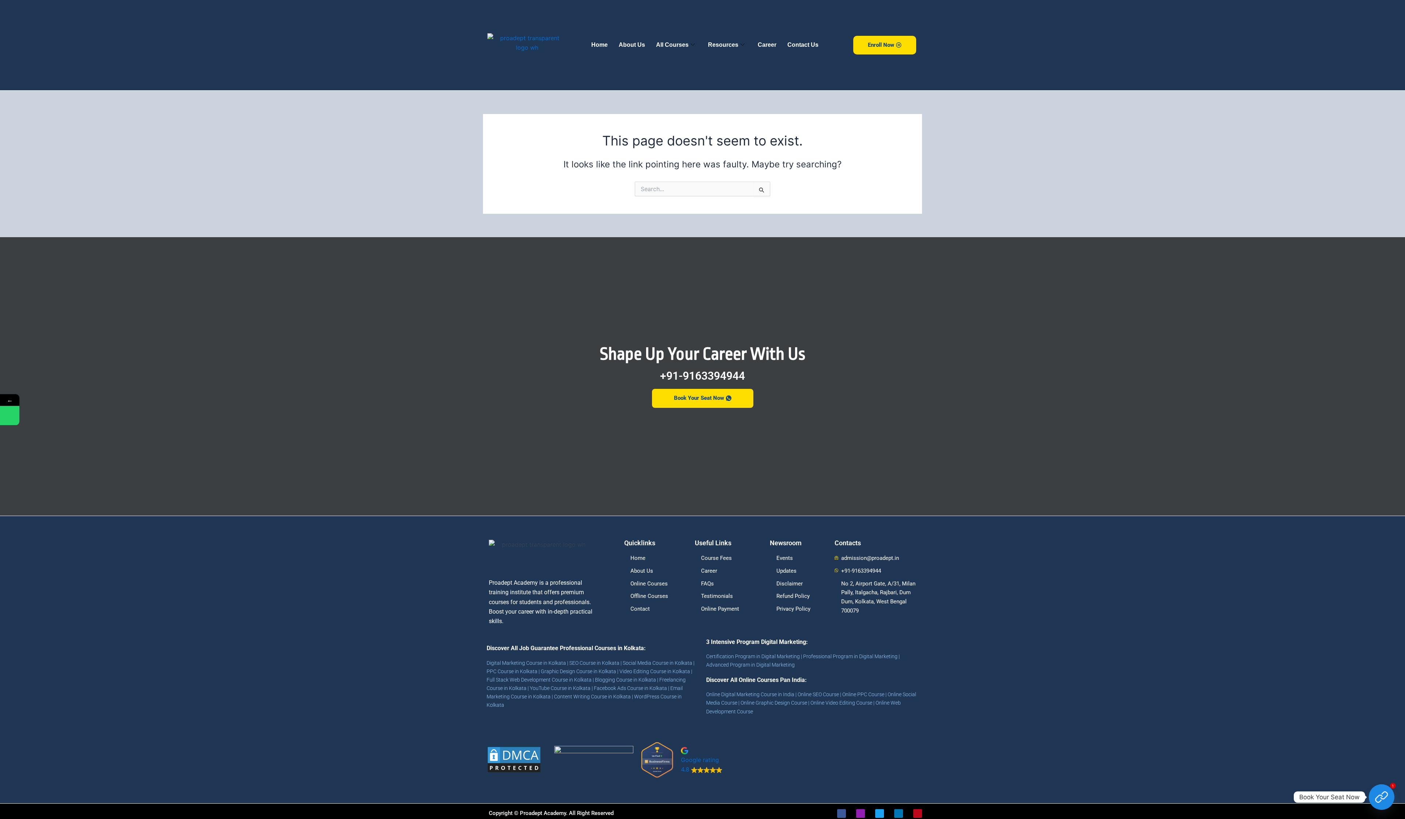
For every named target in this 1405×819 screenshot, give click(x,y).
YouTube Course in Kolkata (560, 688)
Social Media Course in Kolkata (657, 663)
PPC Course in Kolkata (512, 671)
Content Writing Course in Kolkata (592, 696)
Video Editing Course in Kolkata (654, 671)
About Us (632, 45)
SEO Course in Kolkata (594, 663)
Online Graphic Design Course (774, 703)
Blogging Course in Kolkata (625, 680)
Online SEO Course (818, 694)
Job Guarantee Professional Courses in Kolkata (581, 648)
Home (599, 45)
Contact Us (802, 45)
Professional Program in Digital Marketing (850, 656)
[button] (727, 759)
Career (767, 45)
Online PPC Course (863, 694)
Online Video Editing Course (841, 703)
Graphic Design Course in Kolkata (578, 671)
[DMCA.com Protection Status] (514, 759)
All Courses (672, 45)
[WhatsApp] (9, 415)
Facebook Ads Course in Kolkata (630, 688)
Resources (723, 45)
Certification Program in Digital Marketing (753, 656)
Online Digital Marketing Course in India (750, 694)
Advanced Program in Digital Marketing (750, 665)
